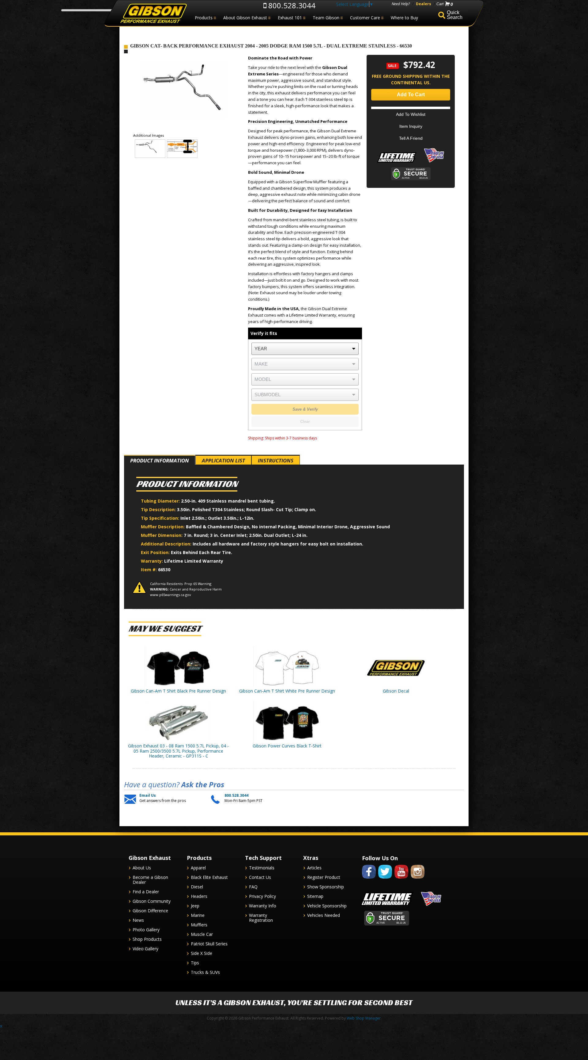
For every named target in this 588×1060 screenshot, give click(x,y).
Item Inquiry (410, 126)
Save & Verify (305, 409)
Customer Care (365, 18)
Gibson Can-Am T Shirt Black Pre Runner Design (178, 691)
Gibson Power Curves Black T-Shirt (287, 746)
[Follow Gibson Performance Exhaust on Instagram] (417, 879)
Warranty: (152, 561)
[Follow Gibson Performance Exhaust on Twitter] (385, 879)
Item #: (149, 569)
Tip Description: (159, 509)
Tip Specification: (160, 518)
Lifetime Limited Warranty (193, 561)
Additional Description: (167, 544)
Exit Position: (156, 552)
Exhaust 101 (290, 18)
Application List (223, 460)
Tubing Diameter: (161, 501)
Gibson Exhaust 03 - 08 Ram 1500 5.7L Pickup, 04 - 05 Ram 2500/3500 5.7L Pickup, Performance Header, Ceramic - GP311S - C (178, 751)
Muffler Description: (163, 527)
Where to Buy (404, 18)
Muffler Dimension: (162, 535)
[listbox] (305, 349)
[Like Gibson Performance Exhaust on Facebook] (369, 879)
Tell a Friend (411, 138)
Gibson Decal (396, 691)
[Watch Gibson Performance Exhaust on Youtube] (401, 879)
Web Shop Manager (364, 1018)
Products (204, 18)
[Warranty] (397, 162)
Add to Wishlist (410, 114)
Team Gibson (326, 18)
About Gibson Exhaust (245, 18)
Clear (305, 421)
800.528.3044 (290, 5)
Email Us (147, 795)
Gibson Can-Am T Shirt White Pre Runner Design (287, 691)
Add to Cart (411, 94)
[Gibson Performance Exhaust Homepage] (153, 13)
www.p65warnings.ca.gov (170, 594)
